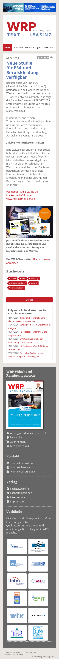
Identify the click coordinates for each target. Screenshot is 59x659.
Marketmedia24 (17, 288)
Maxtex (34, 283)
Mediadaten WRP (20, 446)
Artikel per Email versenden (48, 59)
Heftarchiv (16, 437)
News (7, 47)
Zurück (29, 299)
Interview (18, 47)
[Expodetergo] (29, 10)
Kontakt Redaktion (22, 463)
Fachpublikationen (21, 493)
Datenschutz (20, 652)
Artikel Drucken (51, 59)
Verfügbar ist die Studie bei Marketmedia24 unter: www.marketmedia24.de (22, 195)
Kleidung (34, 278)
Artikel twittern (41, 59)
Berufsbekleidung (18, 283)
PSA (23, 278)
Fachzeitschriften (20, 488)
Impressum (17, 501)
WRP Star (30, 47)
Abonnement (18, 441)
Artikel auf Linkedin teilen (44, 59)
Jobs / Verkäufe (45, 47)
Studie (13, 278)
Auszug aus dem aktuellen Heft (28, 433)
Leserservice (17, 497)
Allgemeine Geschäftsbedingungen (20, 653)
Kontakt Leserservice (23, 471)
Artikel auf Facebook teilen (38, 59)
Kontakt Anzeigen (21, 467)
